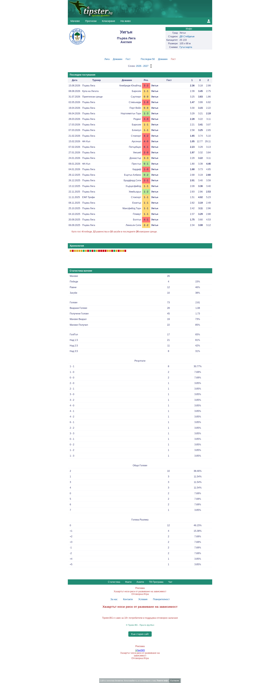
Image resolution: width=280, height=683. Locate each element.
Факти (128, 582)
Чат (170, 582)
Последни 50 (148, 59)
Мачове (75, 21)
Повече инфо (162, 681)
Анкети (140, 582)
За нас (114, 599)
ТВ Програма (156, 582)
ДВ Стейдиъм (187, 36)
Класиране (108, 21)
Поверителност (161, 599)
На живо (125, 21)
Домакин (117, 59)
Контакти (128, 599)
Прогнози (91, 21)
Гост (128, 59)
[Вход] (208, 21)
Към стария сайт (140, 634)
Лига (107, 59)
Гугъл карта (186, 47)
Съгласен (174, 681)
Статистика (114, 582)
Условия (142, 599)
